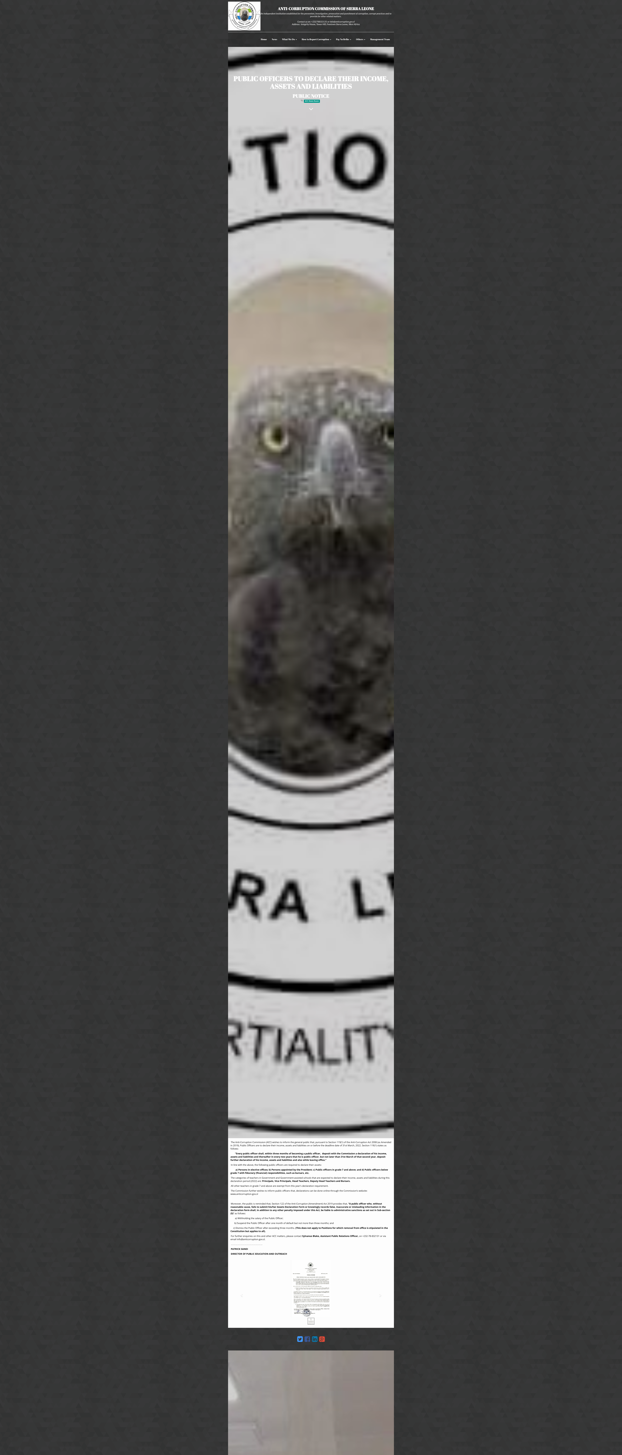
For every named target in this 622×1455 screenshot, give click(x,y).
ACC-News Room (312, 101)
